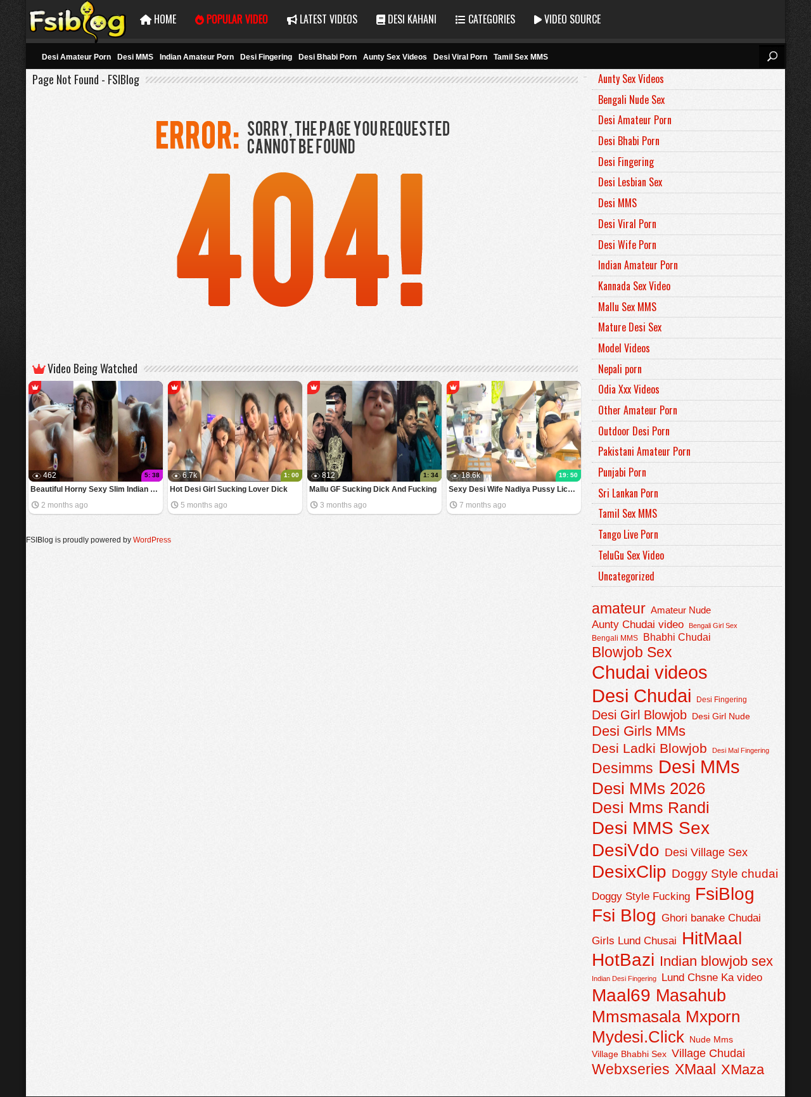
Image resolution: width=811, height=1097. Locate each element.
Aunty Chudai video (638, 624)
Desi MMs (699, 767)
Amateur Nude (681, 610)
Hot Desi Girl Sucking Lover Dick (229, 489)
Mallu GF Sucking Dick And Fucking (373, 489)
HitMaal (712, 938)
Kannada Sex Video (634, 285)
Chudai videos (650, 672)
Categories (490, 19)
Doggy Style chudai (725, 873)
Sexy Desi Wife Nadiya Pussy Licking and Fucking (515, 489)
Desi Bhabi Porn (327, 57)
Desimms (622, 768)
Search (771, 56)
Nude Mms (711, 1039)
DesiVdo (626, 850)
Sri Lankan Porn (628, 493)
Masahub (691, 995)
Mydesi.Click (638, 1036)
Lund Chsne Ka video (711, 977)
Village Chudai (708, 1053)
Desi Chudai (641, 695)
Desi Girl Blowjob (639, 715)
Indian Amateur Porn (197, 57)
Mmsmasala (636, 1016)
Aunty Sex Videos (395, 57)
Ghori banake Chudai (711, 917)
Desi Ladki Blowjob (649, 748)
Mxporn (713, 1016)
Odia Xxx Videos (629, 389)
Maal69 (621, 995)
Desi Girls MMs (639, 731)
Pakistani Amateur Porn (644, 451)
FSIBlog (78, 19)
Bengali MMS (615, 638)
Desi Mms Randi (651, 807)
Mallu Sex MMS (627, 306)
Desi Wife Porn (627, 244)
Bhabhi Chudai (677, 637)
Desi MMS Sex (651, 828)
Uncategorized (626, 576)
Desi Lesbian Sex (630, 181)
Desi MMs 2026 (648, 788)
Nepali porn (620, 368)
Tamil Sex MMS (521, 57)
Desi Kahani (411, 19)
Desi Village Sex (706, 852)
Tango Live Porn (628, 534)
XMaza (742, 1069)
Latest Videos (327, 19)
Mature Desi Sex (629, 327)
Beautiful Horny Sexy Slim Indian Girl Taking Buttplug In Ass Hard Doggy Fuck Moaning (96, 489)
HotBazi (623, 960)
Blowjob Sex (632, 652)
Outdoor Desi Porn (634, 431)
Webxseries (631, 1069)
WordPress (152, 540)
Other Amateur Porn (637, 410)
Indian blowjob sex (716, 961)
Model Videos (624, 348)
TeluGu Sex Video (631, 555)
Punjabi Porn (622, 472)
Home (163, 19)
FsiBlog (725, 893)
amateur (619, 608)
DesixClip (629, 872)
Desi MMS (135, 57)
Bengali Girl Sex (713, 625)
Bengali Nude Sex (631, 99)
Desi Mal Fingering (740, 750)
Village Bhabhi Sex (629, 1054)
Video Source (571, 19)
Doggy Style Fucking (641, 896)
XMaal (695, 1069)
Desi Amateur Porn (76, 57)
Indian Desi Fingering (624, 978)
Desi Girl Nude (721, 716)
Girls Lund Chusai (634, 941)
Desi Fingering (266, 57)
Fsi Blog (624, 915)
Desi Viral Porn (460, 57)
